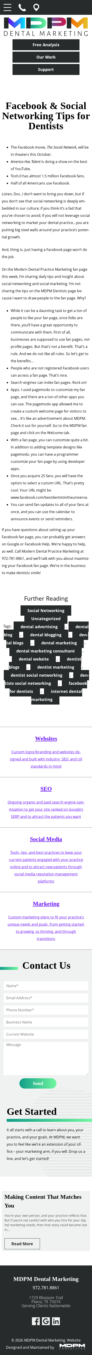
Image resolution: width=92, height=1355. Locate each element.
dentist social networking (36, 675)
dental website (34, 659)
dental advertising (39, 626)
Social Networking (45, 610)
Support (46, 69)
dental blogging (45, 634)
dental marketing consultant (45, 651)
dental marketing (59, 643)
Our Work (46, 57)
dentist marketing (55, 667)
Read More (22, 1243)
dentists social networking (47, 679)
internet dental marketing (56, 695)
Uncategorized (46, 618)
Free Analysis (46, 44)
